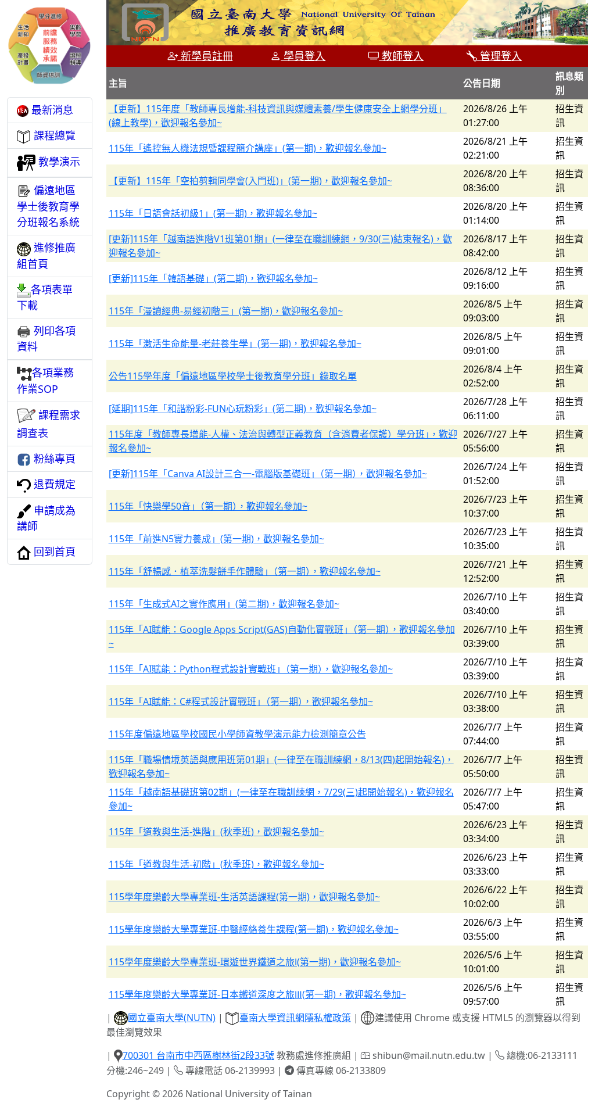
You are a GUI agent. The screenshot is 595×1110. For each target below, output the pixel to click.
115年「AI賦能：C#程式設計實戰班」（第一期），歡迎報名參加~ (241, 701)
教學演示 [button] (57, 162)
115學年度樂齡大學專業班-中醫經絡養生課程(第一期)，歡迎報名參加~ (254, 929)
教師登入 (401, 56)
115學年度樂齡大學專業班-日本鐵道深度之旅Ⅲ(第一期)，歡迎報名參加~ (257, 994)
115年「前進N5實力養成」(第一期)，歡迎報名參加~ (216, 538)
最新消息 (50, 110)
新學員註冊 (205, 56)
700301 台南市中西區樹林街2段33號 (198, 1055)
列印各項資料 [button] (46, 338)
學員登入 (303, 56)
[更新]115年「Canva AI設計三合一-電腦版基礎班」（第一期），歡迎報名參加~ (268, 473)
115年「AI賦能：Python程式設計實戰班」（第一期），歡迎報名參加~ (251, 669)
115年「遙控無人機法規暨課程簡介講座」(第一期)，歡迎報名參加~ (247, 148)
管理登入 (499, 56)
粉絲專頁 (53, 459)
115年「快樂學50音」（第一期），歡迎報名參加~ (208, 506)
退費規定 (53, 484)
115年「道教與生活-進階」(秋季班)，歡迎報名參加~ (216, 831)
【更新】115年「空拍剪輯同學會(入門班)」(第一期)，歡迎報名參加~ (250, 180)
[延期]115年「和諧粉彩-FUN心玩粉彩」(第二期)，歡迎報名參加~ (243, 408)
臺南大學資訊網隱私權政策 (295, 1017)
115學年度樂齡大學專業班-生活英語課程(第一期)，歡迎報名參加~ (244, 896)
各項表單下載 (45, 297)
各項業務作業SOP (45, 381)
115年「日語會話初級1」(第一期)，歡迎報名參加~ (213, 213)
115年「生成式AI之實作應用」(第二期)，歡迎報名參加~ (224, 603)
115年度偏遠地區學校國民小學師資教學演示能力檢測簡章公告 (237, 734)
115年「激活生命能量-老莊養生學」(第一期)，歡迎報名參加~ (235, 343)
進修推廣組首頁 (46, 255)
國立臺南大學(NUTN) (172, 1017)
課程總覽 (53, 135)
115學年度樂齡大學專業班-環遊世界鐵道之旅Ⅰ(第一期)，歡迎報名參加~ (255, 961)
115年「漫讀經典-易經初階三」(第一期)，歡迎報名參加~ (226, 311)
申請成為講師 (46, 518)
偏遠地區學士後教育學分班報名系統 (48, 206)
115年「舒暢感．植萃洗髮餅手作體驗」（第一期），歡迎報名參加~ (245, 571)
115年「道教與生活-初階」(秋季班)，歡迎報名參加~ (216, 864)
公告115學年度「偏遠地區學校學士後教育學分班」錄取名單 (233, 376)
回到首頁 (53, 551)
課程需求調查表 (48, 424)
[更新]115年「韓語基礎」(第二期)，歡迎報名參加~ (213, 278)
